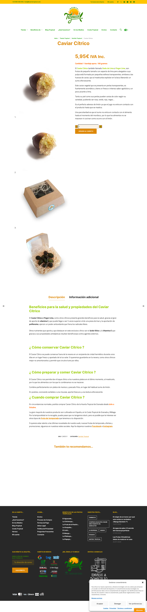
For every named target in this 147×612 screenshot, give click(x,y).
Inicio (56, 38)
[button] (143, 582)
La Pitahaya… (67, 536)
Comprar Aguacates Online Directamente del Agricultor (98, 524)
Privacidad (112, 608)
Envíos (104, 30)
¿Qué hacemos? (64, 30)
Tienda (23, 30)
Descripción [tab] (57, 297)
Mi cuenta (111, 2)
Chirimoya (92, 517)
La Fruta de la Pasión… (71, 524)
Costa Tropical (92, 30)
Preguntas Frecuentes (45, 531)
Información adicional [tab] (84, 297)
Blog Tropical (50, 30)
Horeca (14, 531)
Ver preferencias (135, 604)
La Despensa (93, 530)
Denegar (117, 604)
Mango (102, 530)
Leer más (15, 491)
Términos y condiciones (124, 608)
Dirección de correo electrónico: (20, 557)
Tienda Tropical (65, 38)
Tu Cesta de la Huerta (97, 2)
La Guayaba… (67, 527)
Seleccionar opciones (84, 491)
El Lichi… (66, 530)
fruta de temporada (49, 418)
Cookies (105, 608)
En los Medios (79, 30)
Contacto (113, 30)
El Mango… (67, 533)
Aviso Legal (41, 526)
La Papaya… (67, 539)
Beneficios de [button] (35, 30)
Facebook (96, 426)
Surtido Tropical (77, 38)
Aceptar (100, 604)
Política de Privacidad (45, 529)
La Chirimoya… (68, 521)
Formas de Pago (43, 523)
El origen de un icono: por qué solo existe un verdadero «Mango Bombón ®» (124, 519)
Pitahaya (92, 534)
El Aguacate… (67, 518)
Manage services (96, 598)
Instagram (107, 426)
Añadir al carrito (86, 131)
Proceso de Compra (44, 520)
